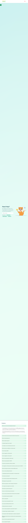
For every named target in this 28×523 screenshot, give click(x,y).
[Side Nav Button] (1, 5)
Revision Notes (5, 216)
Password (9, 216)
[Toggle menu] (25, 1)
